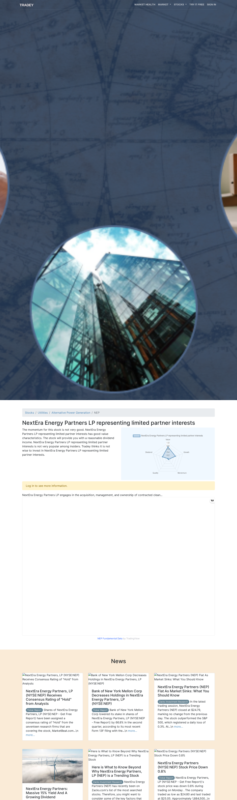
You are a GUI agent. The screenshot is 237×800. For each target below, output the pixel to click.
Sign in (211, 4)
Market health (144, 4)
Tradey (26, 5)
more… (30, 735)
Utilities (43, 412)
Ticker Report (34, 710)
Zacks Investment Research (173, 701)
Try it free (196, 4)
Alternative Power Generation (71, 412)
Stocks (29, 412)
